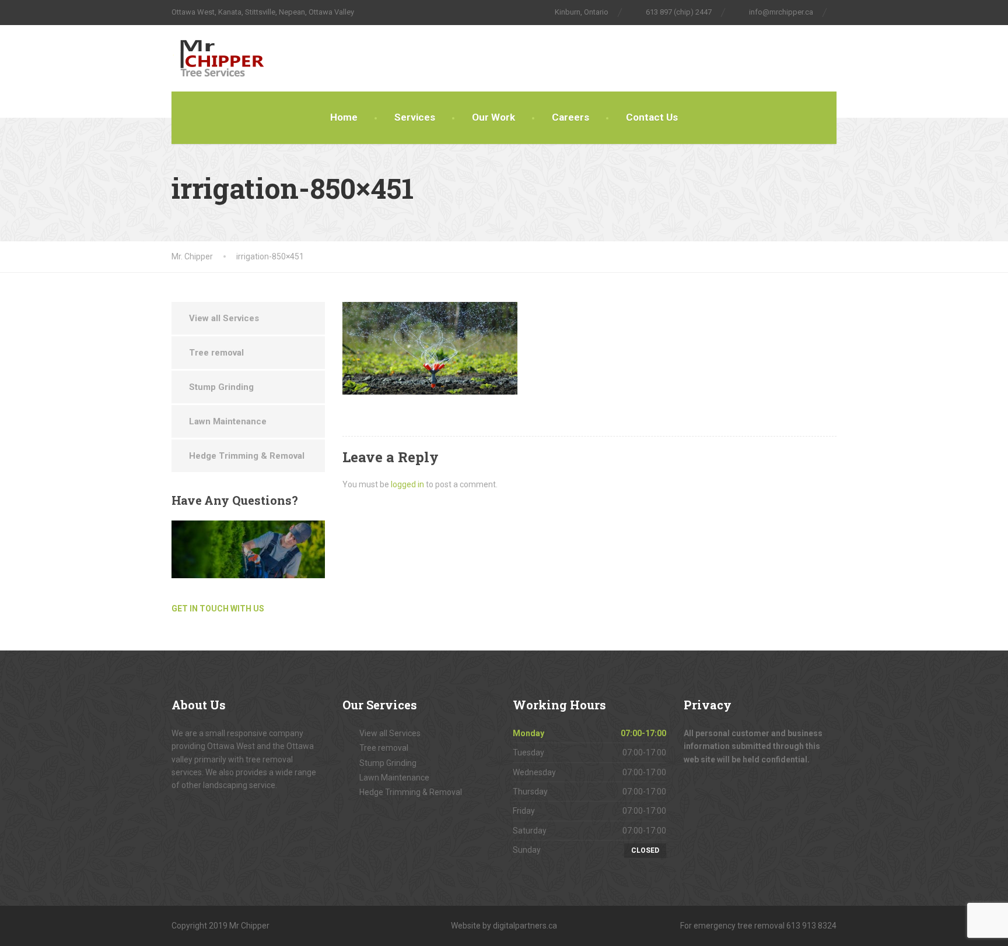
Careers (570, 117)
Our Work (493, 117)
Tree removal (216, 352)
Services (414, 117)
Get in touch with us (218, 608)
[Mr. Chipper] (243, 58)
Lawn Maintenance (228, 421)
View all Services (224, 318)
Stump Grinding (221, 387)
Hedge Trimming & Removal (246, 456)
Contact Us (652, 117)
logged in (407, 484)
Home (344, 117)
